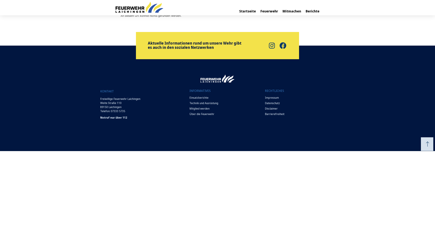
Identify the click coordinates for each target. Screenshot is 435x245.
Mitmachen (291, 11)
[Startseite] (151, 7)
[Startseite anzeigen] (217, 79)
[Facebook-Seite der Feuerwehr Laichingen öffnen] (282, 45)
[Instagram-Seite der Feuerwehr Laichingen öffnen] (271, 45)
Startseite (247, 11)
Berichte (312, 11)
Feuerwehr (269, 11)
